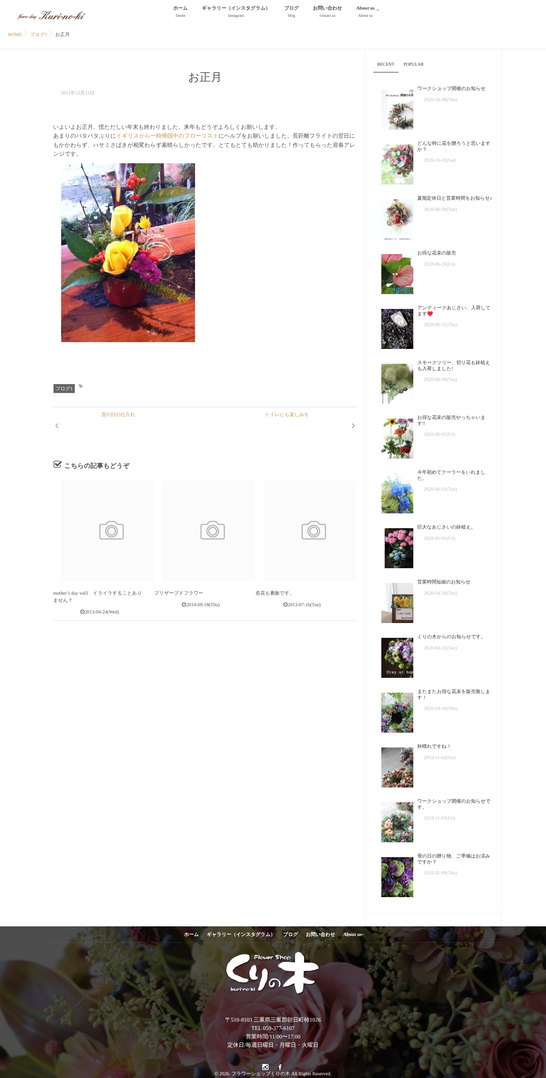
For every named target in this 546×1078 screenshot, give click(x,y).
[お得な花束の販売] (393, 272)
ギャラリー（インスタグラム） (236, 11)
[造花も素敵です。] (305, 531)
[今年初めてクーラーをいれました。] (393, 491)
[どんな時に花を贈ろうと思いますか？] (393, 162)
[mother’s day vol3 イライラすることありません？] (103, 531)
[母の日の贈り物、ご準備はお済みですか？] (393, 875)
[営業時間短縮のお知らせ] (393, 601)
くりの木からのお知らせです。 (451, 636)
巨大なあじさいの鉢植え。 (446, 527)
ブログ (291, 11)
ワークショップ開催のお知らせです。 (453, 804)
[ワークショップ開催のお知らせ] (393, 108)
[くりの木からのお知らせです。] (393, 656)
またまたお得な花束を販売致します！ (453, 694)
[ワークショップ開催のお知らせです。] (393, 820)
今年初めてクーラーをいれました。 (451, 475)
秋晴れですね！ (434, 746)
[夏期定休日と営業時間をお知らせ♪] (393, 217)
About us (365, 11)
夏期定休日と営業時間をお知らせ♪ (454, 198)
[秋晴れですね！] (393, 765)
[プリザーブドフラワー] (204, 531)
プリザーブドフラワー (178, 593)
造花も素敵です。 (274, 593)
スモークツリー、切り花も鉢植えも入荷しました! (453, 365)
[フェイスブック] (280, 1068)
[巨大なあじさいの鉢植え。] (393, 546)
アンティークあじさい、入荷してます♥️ (453, 310)
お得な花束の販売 (436, 253)
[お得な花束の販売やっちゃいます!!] (393, 437)
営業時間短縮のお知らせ (443, 582)
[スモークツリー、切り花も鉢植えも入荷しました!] (393, 382)
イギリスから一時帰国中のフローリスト (167, 136)
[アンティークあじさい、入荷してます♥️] (393, 327)
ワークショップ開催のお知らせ (451, 88)
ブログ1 (64, 388)
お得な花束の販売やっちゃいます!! (451, 420)
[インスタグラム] (265, 1068)
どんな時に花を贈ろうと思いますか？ (453, 146)
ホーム (180, 11)
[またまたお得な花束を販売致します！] (393, 711)
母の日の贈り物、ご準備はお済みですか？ (453, 858)
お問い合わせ (327, 11)
